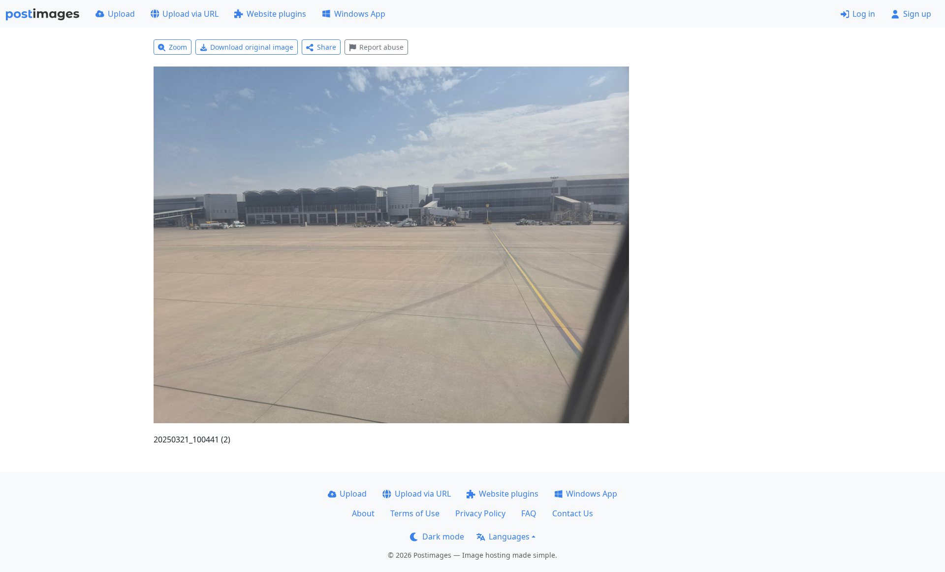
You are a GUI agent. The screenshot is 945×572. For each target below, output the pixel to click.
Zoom (178, 47)
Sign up (917, 13)
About (363, 513)
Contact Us (572, 513)
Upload (121, 13)
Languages (509, 536)
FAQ (528, 513)
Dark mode (443, 536)
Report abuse (381, 47)
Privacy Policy (480, 513)
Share (326, 47)
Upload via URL (190, 13)
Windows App (359, 13)
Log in (863, 13)
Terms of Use (415, 513)
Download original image (251, 47)
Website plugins (276, 13)
